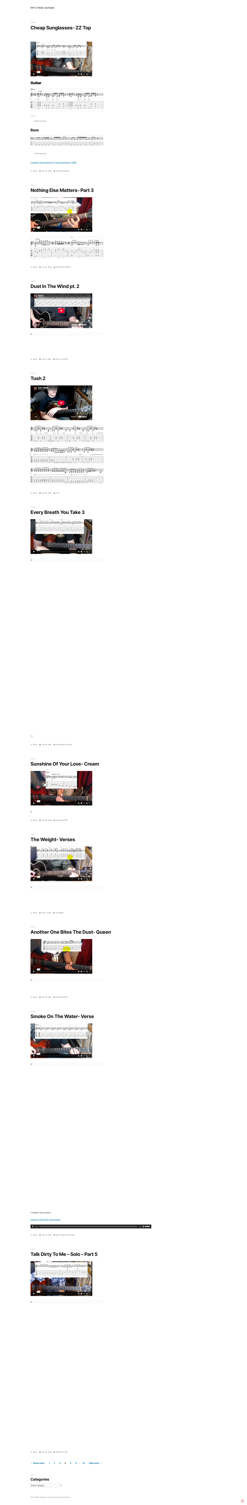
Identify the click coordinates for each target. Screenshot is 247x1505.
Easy (57, 1235)
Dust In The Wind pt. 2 (54, 286)
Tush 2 (37, 378)
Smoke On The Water (67, 1235)
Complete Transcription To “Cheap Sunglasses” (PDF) (53, 162)
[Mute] (143, 1226)
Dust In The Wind (62, 359)
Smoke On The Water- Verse (62, 1016)
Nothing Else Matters (63, 267)
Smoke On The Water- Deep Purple (45, 1219)
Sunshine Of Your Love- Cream (64, 764)
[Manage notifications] (242, 1500)
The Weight (59, 913)
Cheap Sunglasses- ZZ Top (60, 28)
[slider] (147, 1226)
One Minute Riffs (62, 820)
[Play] (33, 1226)
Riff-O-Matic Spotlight (42, 7)
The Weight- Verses (52, 839)
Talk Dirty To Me (61, 1452)
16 (84, 1463)
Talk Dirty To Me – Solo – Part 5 (64, 1254)
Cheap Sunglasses (62, 171)
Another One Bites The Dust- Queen (70, 932)
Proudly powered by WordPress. (58, 1497)
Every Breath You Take (64, 745)
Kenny (35, 171)
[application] (90, 1226)
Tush (57, 493)
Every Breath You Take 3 (57, 512)
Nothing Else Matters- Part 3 (62, 190)
